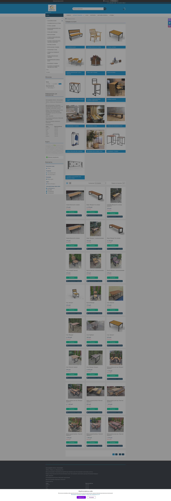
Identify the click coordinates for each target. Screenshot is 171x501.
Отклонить (91, 497)
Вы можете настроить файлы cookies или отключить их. (85, 494)
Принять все (81, 497)
